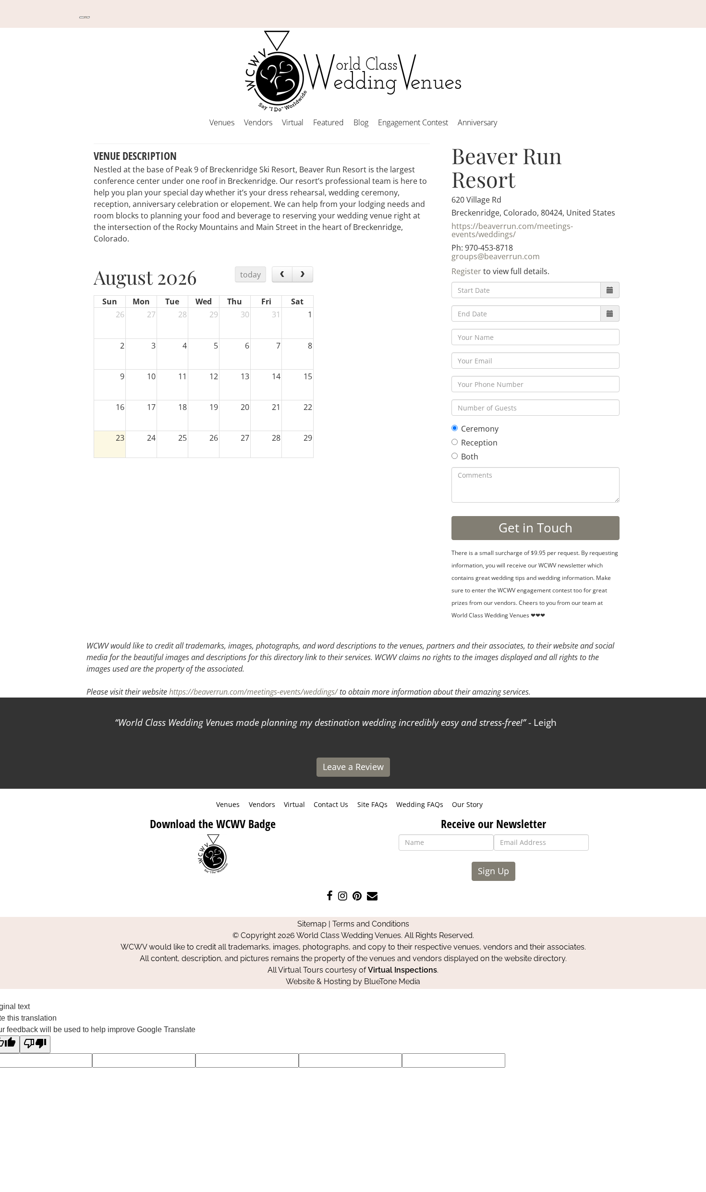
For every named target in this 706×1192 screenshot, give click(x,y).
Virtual (293, 122)
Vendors (258, 122)
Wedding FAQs (419, 804)
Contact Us (331, 804)
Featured (328, 122)
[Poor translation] (35, 1044)
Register (466, 271)
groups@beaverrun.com (495, 256)
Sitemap (312, 923)
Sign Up (493, 871)
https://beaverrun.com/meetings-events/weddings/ (512, 230)
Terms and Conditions (370, 923)
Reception (479, 442)
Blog (360, 122)
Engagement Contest (413, 122)
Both (469, 456)
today (250, 274)
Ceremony (480, 428)
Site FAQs (372, 804)
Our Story (467, 804)
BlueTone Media (392, 981)
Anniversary (477, 122)
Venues (221, 122)
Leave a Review (353, 766)
